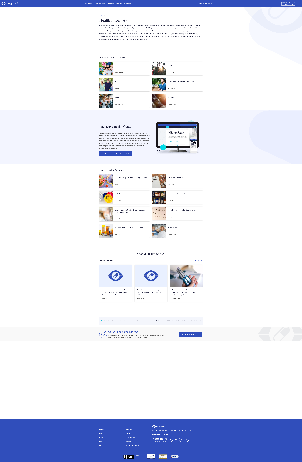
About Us (102, 445)
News (101, 437)
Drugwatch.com (10, 4)
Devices (127, 433)
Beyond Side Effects (132, 445)
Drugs (101, 441)
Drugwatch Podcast (131, 437)
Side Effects (129, 441)
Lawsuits (102, 429)
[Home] (100, 15)
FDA (100, 433)
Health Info (129, 429)
